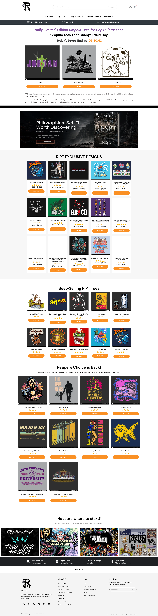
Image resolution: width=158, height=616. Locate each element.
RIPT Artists (62, 583)
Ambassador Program (65, 592)
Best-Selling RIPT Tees (79, 288)
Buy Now (42, 86)
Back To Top (79, 569)
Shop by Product (93, 17)
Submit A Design (63, 586)
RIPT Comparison (89, 595)
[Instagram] (33, 604)
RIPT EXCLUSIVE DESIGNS (79, 156)
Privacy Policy (123, 614)
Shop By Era (61, 17)
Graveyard (61, 595)
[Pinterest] (38, 604)
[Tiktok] (44, 604)
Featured (107, 17)
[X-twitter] (23, 604)
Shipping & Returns (90, 589)
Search (111, 7)
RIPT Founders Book (64, 605)
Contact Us (87, 586)
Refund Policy (133, 614)
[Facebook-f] (28, 604)
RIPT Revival (62, 602)
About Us (61, 599)
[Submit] (133, 589)
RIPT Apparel (28, 614)
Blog (85, 592)
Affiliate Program (63, 589)
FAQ (85, 583)
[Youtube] (49, 604)
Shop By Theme (75, 17)
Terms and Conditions (111, 614)
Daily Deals (49, 17)
